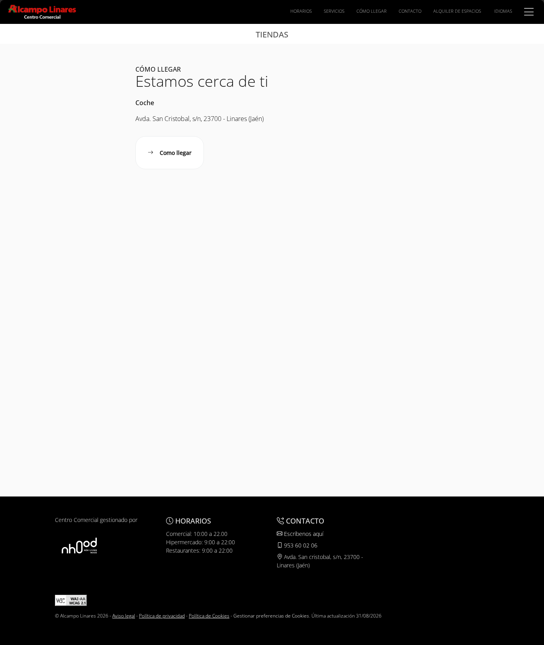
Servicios (334, 11)
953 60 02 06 (299, 545)
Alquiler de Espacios (457, 11)
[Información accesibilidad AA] (71, 599)
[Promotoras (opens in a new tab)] (79, 545)
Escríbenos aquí (302, 534)
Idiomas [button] (503, 11)
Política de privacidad (162, 615)
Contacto (410, 11)
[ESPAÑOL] (42, 11)
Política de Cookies (209, 615)
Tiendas (272, 34)
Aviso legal (123, 615)
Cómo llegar (371, 11)
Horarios (301, 11)
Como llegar (176, 152)
